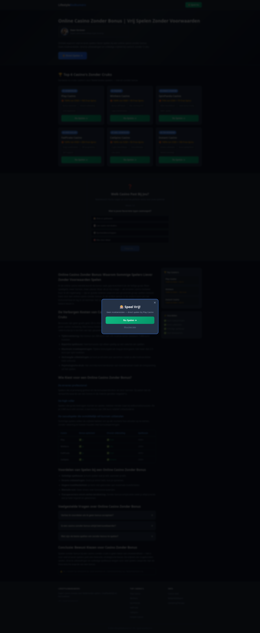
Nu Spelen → (130, 320)
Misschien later (130, 327)
